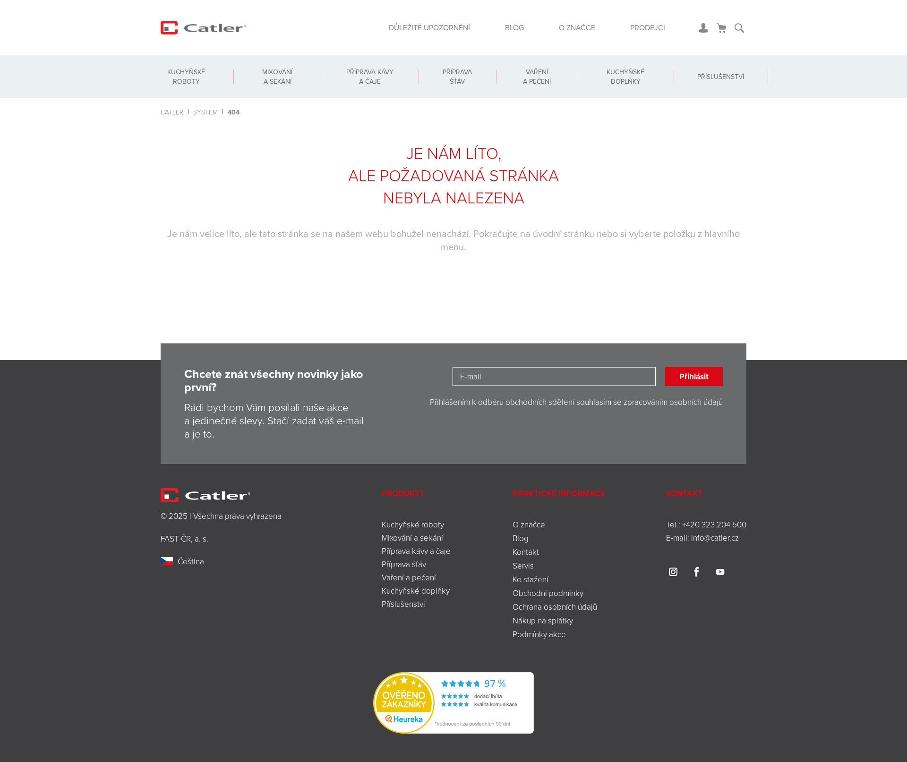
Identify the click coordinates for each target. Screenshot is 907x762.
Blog (514, 27)
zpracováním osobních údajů (673, 401)
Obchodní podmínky (548, 592)
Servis (523, 565)
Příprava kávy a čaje (370, 76)
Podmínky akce (539, 634)
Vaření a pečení (537, 76)
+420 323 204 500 (714, 524)
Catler (172, 111)
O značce (577, 27)
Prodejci (647, 27)
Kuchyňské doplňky (625, 76)
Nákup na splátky (543, 620)
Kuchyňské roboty (186, 76)
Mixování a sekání (277, 76)
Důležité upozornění (429, 27)
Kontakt (526, 551)
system (205, 111)
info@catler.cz (715, 537)
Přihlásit (694, 376)
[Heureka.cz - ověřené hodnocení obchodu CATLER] (453, 702)
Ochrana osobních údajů (555, 606)
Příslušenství (720, 76)
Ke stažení (530, 579)
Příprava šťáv (457, 76)
